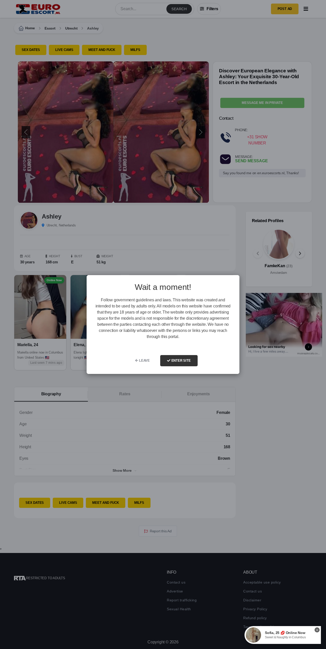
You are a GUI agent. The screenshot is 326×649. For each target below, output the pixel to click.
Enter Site (180, 360)
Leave (144, 360)
